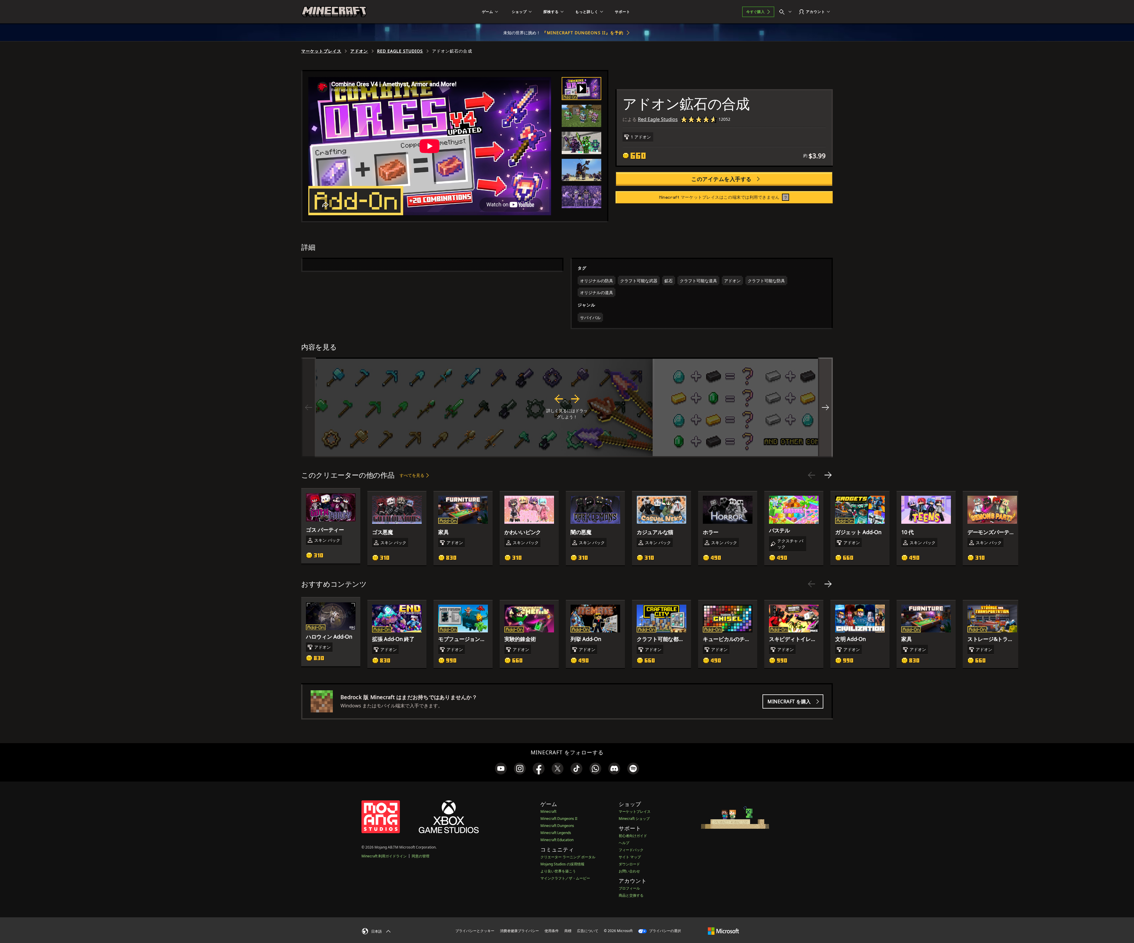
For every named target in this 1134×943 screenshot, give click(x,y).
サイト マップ (630, 856)
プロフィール (629, 888)
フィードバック (631, 849)
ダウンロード (629, 864)
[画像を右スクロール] (825, 407)
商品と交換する (631, 895)
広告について (587, 931)
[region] (567, 407)
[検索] (786, 11)
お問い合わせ (629, 871)
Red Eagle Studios (400, 51)
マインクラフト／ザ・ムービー (565, 878)
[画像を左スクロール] (308, 407)
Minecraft (548, 811)
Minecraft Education (556, 839)
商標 (567, 931)
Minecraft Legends (555, 832)
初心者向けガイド (633, 835)
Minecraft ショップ (634, 818)
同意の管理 (420, 856)
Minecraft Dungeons (557, 825)
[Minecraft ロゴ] (334, 11)
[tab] (581, 88)
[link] (501, 768)
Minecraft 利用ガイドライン (384, 856)
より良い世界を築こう (558, 871)
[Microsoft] (723, 930)
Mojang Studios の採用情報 (562, 864)
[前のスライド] (811, 475)
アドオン (359, 51)
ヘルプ (624, 842)
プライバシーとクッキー (474, 931)
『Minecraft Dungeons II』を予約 (582, 32)
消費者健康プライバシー (519, 931)
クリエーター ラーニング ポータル (567, 856)
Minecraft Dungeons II (558, 818)
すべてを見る (412, 475)
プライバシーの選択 (664, 931)
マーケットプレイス (321, 51)
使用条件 (552, 931)
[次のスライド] (828, 475)
